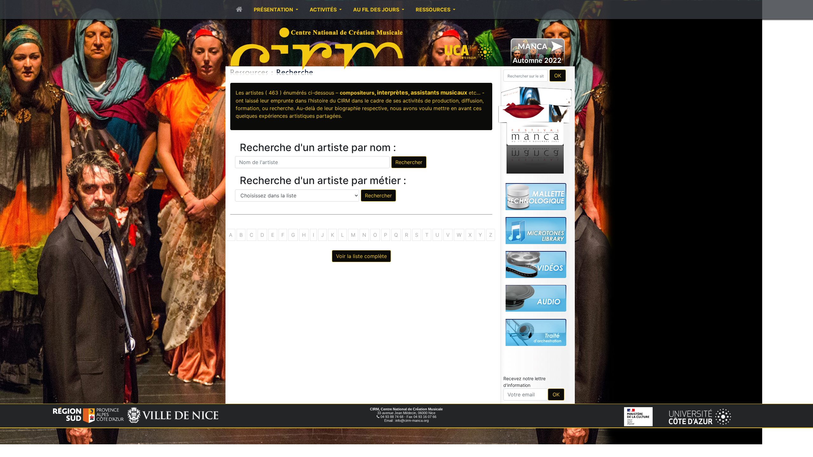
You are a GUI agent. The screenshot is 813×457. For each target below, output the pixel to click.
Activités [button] (324, 9)
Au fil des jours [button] (376, 9)
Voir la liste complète (361, 256)
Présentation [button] (274, 9)
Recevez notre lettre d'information (524, 382)
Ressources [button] (434, 9)
